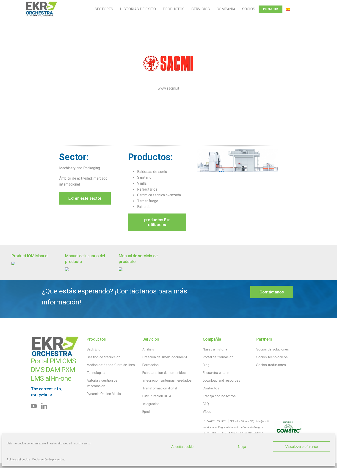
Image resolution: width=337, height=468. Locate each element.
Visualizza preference (301, 447)
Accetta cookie (182, 447)
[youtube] (34, 406)
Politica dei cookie (18, 459)
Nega (242, 447)
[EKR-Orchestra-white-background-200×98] (41, 3)
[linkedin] (44, 406)
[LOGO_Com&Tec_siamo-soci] (288, 423)
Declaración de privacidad (48, 459)
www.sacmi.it (168, 88)
